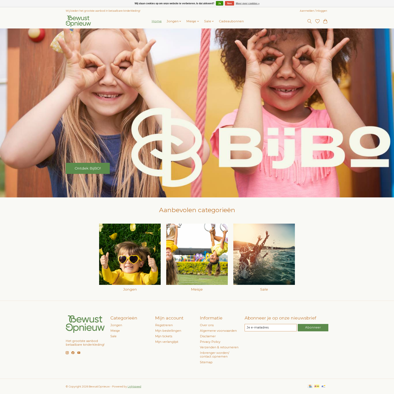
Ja (219, 3)
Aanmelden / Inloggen (313, 10)
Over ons (207, 325)
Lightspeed (134, 386)
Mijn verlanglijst (166, 342)
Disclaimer (208, 336)
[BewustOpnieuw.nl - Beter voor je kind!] (78, 21)
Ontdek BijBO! (88, 168)
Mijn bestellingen (168, 331)
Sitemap (206, 362)
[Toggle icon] (310, 21)
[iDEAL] (316, 386)
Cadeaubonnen (231, 21)
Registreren (164, 325)
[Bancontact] (323, 386)
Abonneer (313, 327)
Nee (229, 3)
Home (157, 21)
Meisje (197, 289)
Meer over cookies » (248, 3)
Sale (264, 289)
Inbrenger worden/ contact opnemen (214, 354)
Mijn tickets (163, 336)
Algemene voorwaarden (218, 331)
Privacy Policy (210, 342)
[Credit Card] (310, 386)
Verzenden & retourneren (219, 347)
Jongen (130, 289)
